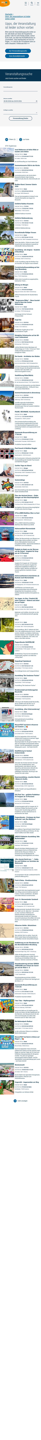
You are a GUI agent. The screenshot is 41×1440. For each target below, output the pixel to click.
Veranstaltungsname (7, 87)
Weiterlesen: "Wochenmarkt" (20, 1071)
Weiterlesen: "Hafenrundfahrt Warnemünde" (20, 537)
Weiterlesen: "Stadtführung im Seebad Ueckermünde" (20, 762)
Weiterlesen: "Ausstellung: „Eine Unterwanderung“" (20, 715)
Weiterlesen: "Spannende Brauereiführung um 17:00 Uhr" (20, 438)
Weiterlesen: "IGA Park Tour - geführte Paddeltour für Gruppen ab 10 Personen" (20, 804)
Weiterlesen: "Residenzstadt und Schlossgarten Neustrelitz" (20, 697)
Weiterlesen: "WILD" (20, 629)
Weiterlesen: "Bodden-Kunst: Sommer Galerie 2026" (20, 192)
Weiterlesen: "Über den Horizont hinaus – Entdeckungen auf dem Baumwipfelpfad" (20, 502)
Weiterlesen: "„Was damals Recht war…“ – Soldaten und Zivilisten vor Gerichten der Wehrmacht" (20, 867)
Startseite (8, 14)
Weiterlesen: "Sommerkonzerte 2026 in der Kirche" (20, 173)
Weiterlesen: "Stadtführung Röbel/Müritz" (20, 382)
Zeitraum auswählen (7, 98)
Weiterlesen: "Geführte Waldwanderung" (20, 223)
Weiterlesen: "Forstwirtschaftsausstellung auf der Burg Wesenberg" (20, 274)
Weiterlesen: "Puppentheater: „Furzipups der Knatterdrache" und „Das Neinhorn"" (20, 824)
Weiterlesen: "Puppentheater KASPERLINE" (20, 649)
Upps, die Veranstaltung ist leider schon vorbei (17, 17)
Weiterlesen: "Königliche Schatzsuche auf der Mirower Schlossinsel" (20, 343)
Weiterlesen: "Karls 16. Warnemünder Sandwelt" (20, 910)
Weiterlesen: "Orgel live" (20, 325)
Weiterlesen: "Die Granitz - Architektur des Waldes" (20, 363)
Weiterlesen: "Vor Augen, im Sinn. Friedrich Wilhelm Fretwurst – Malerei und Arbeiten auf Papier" (20, 607)
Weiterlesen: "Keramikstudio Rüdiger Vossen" (20, 239)
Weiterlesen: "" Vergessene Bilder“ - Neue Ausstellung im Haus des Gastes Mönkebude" (20, 308)
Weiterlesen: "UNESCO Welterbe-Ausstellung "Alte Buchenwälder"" (20, 846)
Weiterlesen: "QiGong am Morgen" (20, 290)
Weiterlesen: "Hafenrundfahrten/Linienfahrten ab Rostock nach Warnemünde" (20, 585)
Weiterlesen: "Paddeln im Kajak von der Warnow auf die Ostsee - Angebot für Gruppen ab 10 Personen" (20, 561)
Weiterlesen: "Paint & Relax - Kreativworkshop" (20, 887)
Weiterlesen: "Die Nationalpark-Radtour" (20, 1027)
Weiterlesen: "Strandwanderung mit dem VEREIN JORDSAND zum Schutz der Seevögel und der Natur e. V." (20, 972)
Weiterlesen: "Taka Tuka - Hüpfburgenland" (20, 1009)
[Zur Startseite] (5, 4)
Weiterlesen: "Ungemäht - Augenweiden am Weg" (20, 1087)
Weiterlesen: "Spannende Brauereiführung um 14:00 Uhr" (20, 991)
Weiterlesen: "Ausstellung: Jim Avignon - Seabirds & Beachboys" (20, 256)
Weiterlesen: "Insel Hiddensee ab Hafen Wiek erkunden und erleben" (20, 155)
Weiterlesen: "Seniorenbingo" (20, 485)
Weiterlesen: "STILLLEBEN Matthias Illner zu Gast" (20, 519)
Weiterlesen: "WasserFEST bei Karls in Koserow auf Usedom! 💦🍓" (20, 736)
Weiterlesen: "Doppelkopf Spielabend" (20, 666)
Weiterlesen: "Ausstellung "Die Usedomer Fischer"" (20, 681)
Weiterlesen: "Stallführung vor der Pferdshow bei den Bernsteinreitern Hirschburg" (20, 951)
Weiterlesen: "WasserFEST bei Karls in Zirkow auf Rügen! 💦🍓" (20, 1049)
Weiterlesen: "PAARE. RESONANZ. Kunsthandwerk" (20, 420)
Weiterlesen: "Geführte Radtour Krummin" (20, 209)
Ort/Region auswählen (8, 110)
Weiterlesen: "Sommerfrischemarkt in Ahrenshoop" (20, 400)
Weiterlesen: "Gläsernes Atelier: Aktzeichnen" (20, 932)
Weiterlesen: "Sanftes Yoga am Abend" (20, 471)
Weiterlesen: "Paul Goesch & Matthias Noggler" (20, 455)
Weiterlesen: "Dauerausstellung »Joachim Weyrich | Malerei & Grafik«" (20, 784)
